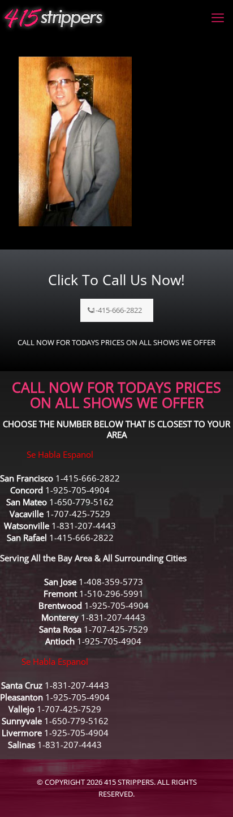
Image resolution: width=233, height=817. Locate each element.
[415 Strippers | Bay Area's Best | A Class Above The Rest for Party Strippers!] (53, 17)
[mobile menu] (217, 17)
